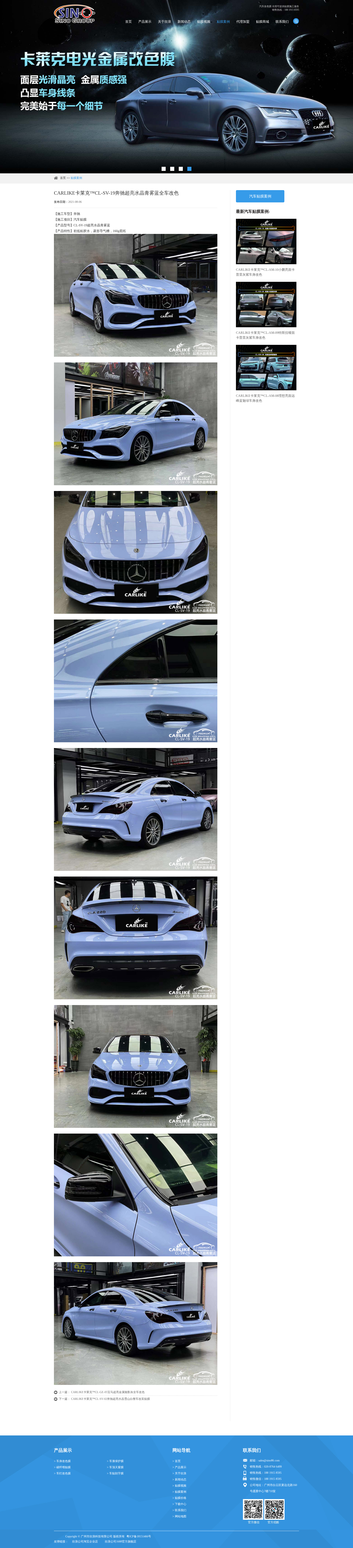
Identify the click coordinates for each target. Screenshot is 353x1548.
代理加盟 (242, 21)
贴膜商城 (262, 21)
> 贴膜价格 (179, 1497)
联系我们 (282, 21)
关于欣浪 (164, 21)
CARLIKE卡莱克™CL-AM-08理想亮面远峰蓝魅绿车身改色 (265, 398)
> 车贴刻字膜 (115, 1473)
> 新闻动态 (179, 1479)
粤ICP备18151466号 (138, 1536)
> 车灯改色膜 (62, 1473)
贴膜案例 (223, 21)
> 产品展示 (179, 1467)
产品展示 (144, 21)
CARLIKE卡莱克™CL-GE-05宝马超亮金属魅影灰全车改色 (108, 1392)
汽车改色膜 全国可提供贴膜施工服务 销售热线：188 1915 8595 (279, 8)
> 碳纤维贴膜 (62, 1467)
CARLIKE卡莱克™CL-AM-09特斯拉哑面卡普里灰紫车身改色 (265, 335)
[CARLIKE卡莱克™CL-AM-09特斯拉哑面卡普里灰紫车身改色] (266, 304)
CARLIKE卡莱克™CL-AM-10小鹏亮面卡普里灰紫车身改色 (265, 272)
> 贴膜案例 (179, 1491)
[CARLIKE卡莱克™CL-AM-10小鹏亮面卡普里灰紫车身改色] (266, 241)
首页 (128, 21)
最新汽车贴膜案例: (253, 211)
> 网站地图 (179, 1516)
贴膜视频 (203, 21)
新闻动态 (184, 21)
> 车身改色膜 (62, 1461)
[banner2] (189, 169)
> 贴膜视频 (179, 1485)
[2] (172, 169)
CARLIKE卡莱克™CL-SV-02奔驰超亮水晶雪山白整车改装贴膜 (110, 1398)
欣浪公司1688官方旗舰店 (120, 1541)
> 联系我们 (179, 1510)
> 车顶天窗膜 (115, 1467)
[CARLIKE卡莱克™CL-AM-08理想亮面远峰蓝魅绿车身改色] (266, 367)
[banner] (163, 169)
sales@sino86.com (269, 1460)
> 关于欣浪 (179, 1473)
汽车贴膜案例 (260, 196)
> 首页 (176, 1461)
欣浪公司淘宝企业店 (85, 1541)
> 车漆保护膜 (115, 1461)
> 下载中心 (179, 1504)
